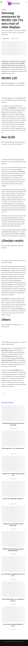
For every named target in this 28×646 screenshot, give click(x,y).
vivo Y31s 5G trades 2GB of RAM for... (13, 498)
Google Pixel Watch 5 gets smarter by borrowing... (13, 424)
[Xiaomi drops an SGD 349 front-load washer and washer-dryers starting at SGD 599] (13, 514)
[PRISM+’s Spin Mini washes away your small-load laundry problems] (13, 539)
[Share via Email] (18, 57)
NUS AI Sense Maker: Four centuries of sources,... (13, 600)
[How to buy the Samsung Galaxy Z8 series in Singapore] (13, 614)
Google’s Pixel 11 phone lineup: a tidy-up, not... (13, 474)
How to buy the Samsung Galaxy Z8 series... (13, 625)
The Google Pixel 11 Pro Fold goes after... (13, 448)
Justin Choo (6, 38)
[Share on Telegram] (16, 57)
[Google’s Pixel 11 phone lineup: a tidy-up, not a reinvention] (13, 464)
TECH (3, 9)
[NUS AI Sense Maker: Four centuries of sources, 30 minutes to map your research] (13, 589)
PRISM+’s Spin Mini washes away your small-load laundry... (13, 549)
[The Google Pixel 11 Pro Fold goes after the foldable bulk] (13, 438)
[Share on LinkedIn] (13, 57)
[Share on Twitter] (11, 57)
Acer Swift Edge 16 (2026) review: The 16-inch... (13, 574)
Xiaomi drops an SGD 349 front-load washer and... (13, 524)
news (3, 393)
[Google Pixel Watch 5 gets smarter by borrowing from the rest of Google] (13, 413)
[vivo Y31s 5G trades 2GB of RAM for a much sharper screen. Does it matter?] (13, 489)
